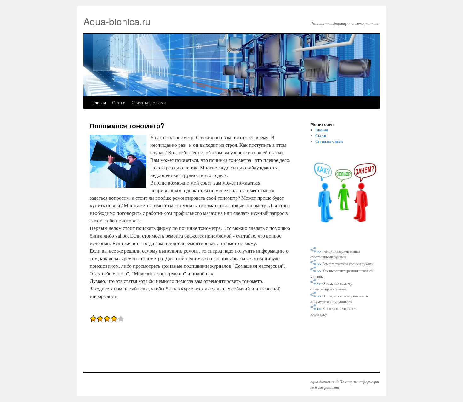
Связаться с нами (149, 103)
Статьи (118, 103)
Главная (98, 103)
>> (319, 251)
